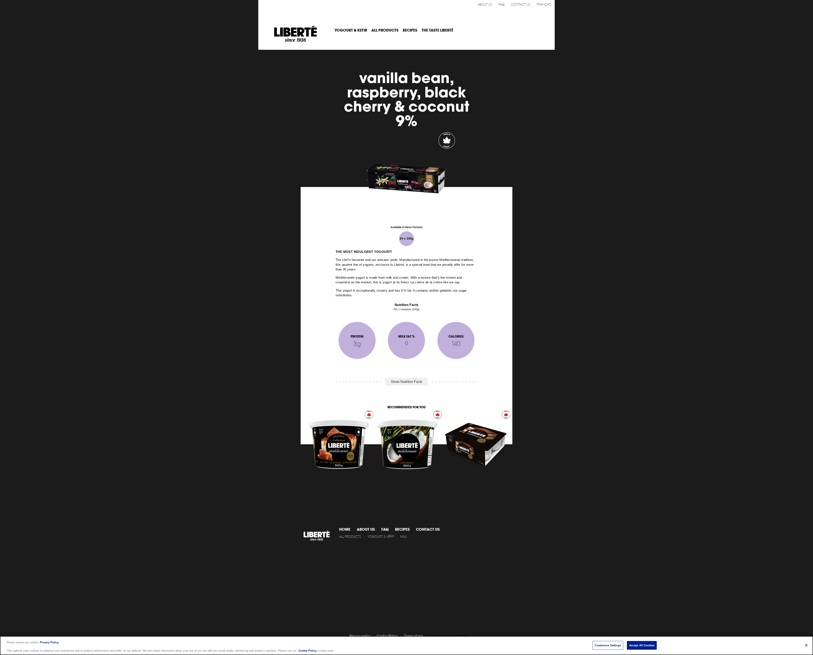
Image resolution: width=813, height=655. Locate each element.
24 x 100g (406, 238)
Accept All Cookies (641, 645)
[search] (545, 30)
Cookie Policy (307, 650)
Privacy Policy (49, 642)
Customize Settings (608, 645)
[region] (406, 645)
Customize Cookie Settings (446, 636)
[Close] (806, 645)
